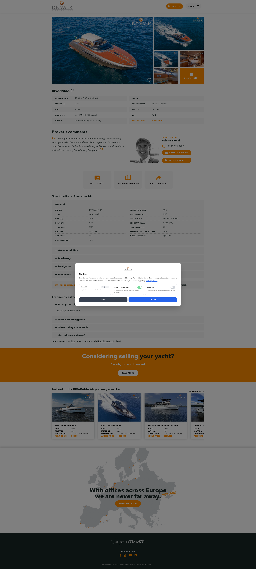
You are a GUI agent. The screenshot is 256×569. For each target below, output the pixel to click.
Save (103, 300)
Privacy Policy (152, 280)
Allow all (152, 300)
